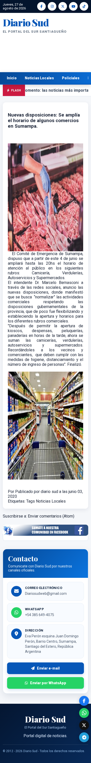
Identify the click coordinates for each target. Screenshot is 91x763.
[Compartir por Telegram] (84, 737)
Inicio (12, 78)
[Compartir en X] (84, 725)
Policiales (71, 78)
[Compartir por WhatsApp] (84, 713)
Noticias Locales (39, 78)
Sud (26, 22)
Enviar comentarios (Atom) (51, 516)
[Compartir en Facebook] (84, 701)
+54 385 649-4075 (39, 615)
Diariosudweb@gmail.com (46, 594)
